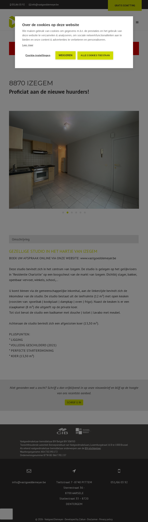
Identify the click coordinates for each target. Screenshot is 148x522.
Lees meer (27, 45)
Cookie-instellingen (37, 55)
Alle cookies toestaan (95, 55)
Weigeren (66, 55)
